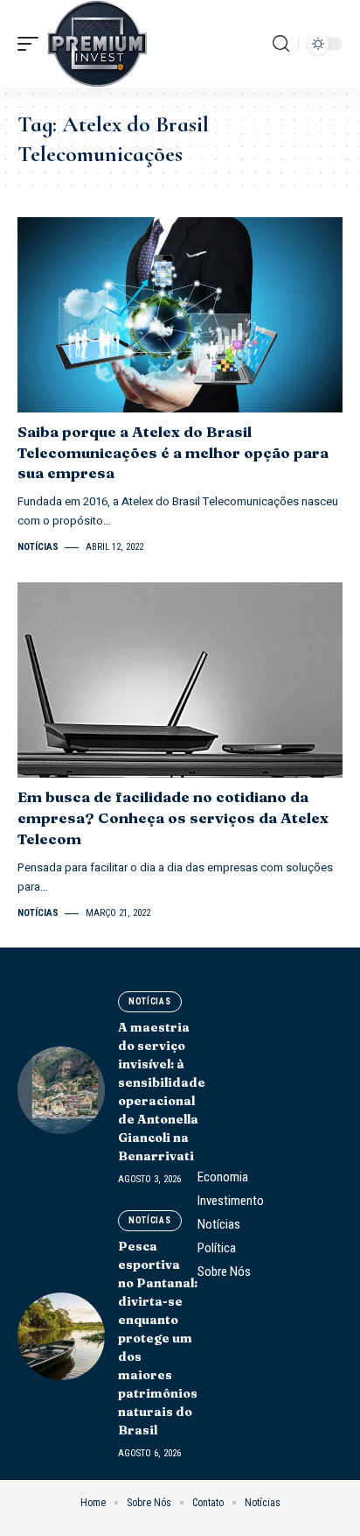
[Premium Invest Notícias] (97, 44)
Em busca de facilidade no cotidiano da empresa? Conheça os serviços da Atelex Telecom (173, 817)
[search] (281, 44)
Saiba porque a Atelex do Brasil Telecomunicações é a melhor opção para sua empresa (173, 452)
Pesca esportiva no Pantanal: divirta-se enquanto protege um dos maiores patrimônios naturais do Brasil (157, 1338)
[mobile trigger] (32, 44)
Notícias (38, 547)
